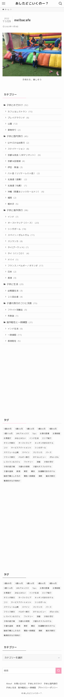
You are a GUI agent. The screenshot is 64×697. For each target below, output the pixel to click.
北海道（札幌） (17, 185)
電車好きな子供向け (12, 480)
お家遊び (7, 438)
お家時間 (56, 433)
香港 (12, 277)
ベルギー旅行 (23, 457)
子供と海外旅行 (17, 210)
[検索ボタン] (60, 3)
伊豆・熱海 (15, 167)
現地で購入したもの (12, 476)
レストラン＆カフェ (12, 462)
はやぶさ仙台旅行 (18, 142)
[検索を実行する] (58, 671)
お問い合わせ (20, 683)
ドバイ (13, 259)
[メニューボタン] (3, 3)
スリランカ (15, 241)
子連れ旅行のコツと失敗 (22, 303)
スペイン (25, 452)
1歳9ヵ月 (53, 429)
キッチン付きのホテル (44, 443)
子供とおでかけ (17, 105)
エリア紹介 (46, 438)
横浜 (33, 471)
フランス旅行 (9, 457)
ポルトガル (54, 457)
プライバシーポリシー (48, 687)
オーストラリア (24, 443)
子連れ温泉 (8, 471)
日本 (12, 271)
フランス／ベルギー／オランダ (25, 265)
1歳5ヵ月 (30, 429)
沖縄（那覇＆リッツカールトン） (26, 191)
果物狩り (14, 129)
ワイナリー (28, 462)
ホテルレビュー (39, 457)
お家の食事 (44, 433)
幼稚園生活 (15, 290)
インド (13, 216)
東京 (26, 471)
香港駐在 (14, 340)
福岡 (12, 197)
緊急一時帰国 (29, 476)
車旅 (40, 476)
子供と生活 (15, 284)
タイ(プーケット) (18, 247)
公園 (13, 123)
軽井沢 (13, 203)
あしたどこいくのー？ (32, 3)
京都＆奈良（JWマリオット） (24, 155)
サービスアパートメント (21, 447)
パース (48, 452)
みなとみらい (20, 438)
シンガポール (17, 229)
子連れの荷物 (23, 466)
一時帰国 (15, 334)
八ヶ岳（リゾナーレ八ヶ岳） (24, 173)
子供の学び (48, 462)
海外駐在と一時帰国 (20, 322)
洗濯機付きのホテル (46, 471)
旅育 (18, 471)
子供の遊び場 (9, 466)
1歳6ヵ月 (41, 429)
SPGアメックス (22, 433)
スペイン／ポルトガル (21, 235)
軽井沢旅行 (50, 476)
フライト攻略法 (17, 309)
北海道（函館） (17, 179)
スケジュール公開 (11, 452)
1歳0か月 (7, 429)
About (9, 683)
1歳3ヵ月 (19, 429)
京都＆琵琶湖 (16, 161)
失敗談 (13, 315)
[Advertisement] (32, 380)
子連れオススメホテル (42, 466)
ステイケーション (18, 148)
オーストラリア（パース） (23, 222)
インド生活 (15, 328)
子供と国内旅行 (17, 136)
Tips (34, 433)
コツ (5, 447)
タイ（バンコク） (18, 253)
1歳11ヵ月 (8, 433)
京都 (38, 462)
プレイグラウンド (18, 117)
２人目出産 (15, 296)
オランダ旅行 (9, 443)
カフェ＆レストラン (20, 111)
